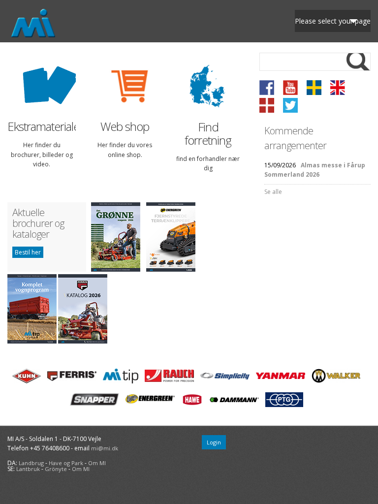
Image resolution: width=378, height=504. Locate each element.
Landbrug (31, 463)
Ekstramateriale (41, 126)
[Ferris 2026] (82, 341)
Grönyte (56, 468)
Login (214, 442)
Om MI (97, 463)
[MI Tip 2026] (32, 341)
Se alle (273, 192)
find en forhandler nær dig (208, 163)
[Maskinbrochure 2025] (170, 269)
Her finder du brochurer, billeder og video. (42, 154)
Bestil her (28, 252)
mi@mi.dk (104, 448)
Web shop (124, 126)
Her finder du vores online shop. (124, 149)
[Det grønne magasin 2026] (115, 269)
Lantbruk (28, 468)
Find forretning (208, 134)
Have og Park (66, 463)
